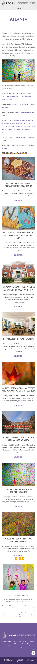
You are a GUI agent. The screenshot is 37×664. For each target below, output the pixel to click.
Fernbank (11, 126)
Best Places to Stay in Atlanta (18, 339)
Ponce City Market (23, 120)
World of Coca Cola (23, 126)
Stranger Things (21, 137)
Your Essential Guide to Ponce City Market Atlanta (18, 439)
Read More (18, 200)
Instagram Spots (25, 96)
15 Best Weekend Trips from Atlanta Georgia (18, 540)
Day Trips (14, 145)
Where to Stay (7, 99)
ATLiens (24, 642)
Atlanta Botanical (16, 123)
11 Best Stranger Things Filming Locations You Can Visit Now (18, 288)
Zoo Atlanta (15, 129)
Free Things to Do (12, 96)
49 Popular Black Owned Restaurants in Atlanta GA (18, 184)
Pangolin (19, 662)
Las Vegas (28, 644)
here (12, 646)
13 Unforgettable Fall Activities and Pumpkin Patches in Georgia (18, 389)
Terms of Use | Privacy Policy (30, 660)
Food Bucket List (18, 104)
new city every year (8, 644)
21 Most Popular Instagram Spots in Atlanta (18, 490)
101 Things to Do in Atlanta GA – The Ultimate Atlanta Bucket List (18, 235)
